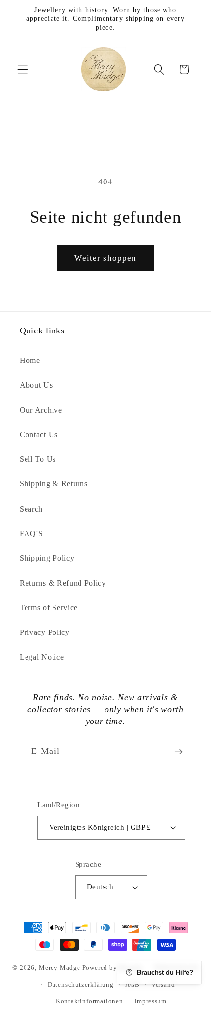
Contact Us (39, 434)
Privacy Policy (45, 632)
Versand (163, 984)
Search (31, 509)
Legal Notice (42, 657)
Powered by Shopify (112, 967)
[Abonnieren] (178, 752)
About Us (36, 385)
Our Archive (41, 410)
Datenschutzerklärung (81, 984)
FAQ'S (31, 533)
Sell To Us (38, 459)
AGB (132, 984)
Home (30, 360)
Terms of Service (49, 607)
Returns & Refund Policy (63, 583)
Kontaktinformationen (89, 1001)
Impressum (150, 1001)
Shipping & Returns (53, 484)
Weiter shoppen (105, 258)
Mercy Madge (60, 967)
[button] (22, 69)
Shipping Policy (47, 558)
